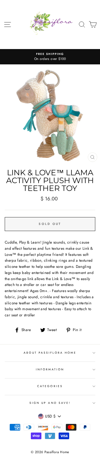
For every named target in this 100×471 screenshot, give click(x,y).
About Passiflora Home (50, 353)
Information (50, 369)
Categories (50, 386)
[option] (50, 57)
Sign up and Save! (50, 403)
